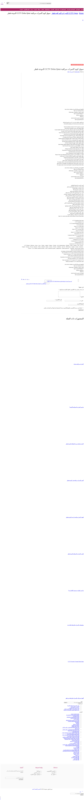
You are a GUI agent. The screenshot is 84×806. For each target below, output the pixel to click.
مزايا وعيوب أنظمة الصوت (74, 707)
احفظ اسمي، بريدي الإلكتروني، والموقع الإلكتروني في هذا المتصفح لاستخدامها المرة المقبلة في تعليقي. (63, 307)
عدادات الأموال (76, 754)
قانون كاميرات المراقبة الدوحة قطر (76, 553)
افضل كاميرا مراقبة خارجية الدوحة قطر (75, 517)
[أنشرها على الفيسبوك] (25, 279)
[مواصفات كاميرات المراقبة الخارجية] (52, 607)
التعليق (82, 296)
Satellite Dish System (75, 726)
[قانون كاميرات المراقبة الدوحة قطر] (52, 535)
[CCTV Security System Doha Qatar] (52, 643)
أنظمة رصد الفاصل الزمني (74, 743)
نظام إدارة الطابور (76, 756)
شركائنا (39, 9)
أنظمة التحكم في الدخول (74, 741)
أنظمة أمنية (78, 9)
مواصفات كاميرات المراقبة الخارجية (75, 625)
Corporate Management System (73, 721)
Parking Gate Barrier (75, 725)
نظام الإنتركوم (76, 758)
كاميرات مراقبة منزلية (79, 364)
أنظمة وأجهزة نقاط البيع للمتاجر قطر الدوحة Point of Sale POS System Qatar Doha (71, 745)
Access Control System (75, 714)
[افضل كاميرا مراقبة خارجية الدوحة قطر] (52, 499)
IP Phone (77, 723)
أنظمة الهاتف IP (63, 9)
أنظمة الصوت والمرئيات (71, 9)
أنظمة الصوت (76, 742)
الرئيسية (82, 9)
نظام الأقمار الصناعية (75, 757)
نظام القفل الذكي (76, 759)
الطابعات (77, 746)
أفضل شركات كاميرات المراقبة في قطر (75, 698)
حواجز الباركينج (76, 752)
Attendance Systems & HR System (73, 717)
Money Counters (76, 724)
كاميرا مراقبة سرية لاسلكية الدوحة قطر (75, 443)
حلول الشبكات (47, 9)
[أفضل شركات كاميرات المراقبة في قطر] (52, 680)
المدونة (35, 9)
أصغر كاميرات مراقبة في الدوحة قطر (75, 480)
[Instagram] (74, 775)
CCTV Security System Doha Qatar (76, 661)
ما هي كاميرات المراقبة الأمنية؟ (76, 407)
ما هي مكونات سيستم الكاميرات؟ (76, 590)
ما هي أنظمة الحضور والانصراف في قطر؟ (71, 710)
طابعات (42, 9)
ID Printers (77, 722)
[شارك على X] (27, 279)
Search (8, 2)
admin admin (77, 71)
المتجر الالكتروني (26, 9)
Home (81, 13)
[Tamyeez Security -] (68, 5)
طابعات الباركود (76, 753)
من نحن (32, 9)
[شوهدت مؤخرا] (80, 792)
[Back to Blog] (78, 280)
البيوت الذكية (57, 9)
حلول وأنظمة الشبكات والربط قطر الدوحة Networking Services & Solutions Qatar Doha (71, 750)
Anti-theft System (76, 716)
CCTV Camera (76, 719)
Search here (48, 3)
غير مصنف (77, 755)
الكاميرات (52, 9)
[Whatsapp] (65, 775)
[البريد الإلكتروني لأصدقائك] (21, 279)
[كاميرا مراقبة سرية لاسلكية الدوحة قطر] (52, 425)
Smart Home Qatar (75, 731)
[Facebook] (78, 775)
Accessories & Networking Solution (72, 715)
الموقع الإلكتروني (80, 303)
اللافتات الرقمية (76, 747)
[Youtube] (69, 775)
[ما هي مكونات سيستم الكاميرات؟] (52, 572)
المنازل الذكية (76, 748)
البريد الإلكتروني (58, 299)
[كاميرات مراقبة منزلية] (52, 342)
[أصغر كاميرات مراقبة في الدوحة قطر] (52, 462)
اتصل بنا (21, 9)
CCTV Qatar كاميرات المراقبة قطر (65, 13)
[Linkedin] (60, 775)
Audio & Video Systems (74, 718)
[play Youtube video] (52, 90)
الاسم (81, 300)
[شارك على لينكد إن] (23, 279)
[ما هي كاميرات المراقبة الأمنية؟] (52, 386)
